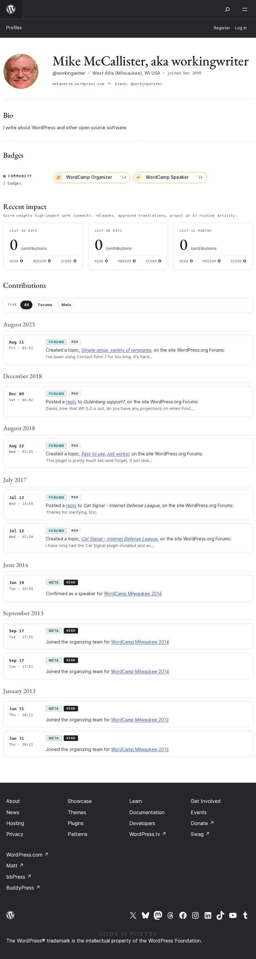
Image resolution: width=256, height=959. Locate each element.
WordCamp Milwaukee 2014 (133, 593)
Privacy (14, 834)
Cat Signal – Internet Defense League (119, 538)
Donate (202, 823)
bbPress (19, 877)
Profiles (14, 27)
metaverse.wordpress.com (79, 84)
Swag (200, 834)
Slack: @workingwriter (138, 84)
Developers (142, 823)
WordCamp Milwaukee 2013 (140, 719)
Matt (15, 865)
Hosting (15, 823)
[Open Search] (227, 9)
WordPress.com (27, 855)
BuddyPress (23, 888)
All (26, 304)
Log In (241, 28)
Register (222, 28)
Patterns (77, 834)
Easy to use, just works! (105, 453)
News (12, 812)
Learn (135, 801)
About (13, 801)
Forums (45, 304)
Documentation (147, 812)
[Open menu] (246, 9)
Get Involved (206, 801)
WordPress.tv (147, 834)
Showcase (80, 801)
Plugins (76, 823)
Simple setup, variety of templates (116, 350)
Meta (66, 304)
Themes (77, 812)
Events (199, 812)
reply (71, 401)
